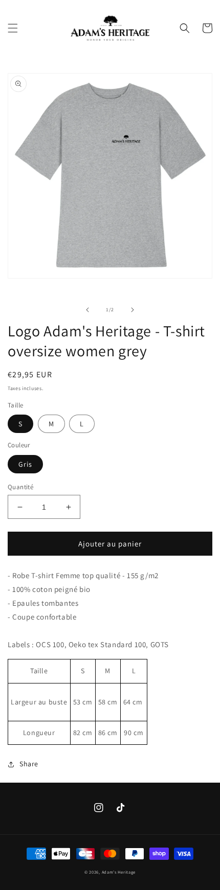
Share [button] (28, 763)
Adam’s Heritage (119, 872)
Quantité (20, 487)
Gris (25, 464)
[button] (13, 28)
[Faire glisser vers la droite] (132, 310)
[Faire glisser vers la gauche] (87, 310)
